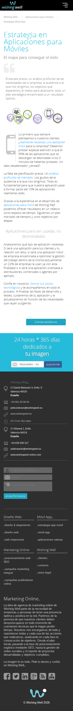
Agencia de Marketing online (15, 5)
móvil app (44, 532)
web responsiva (14, 539)
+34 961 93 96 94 (20, 402)
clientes (42, 558)
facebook (7, 676)
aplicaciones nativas (50, 539)
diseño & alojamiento (17, 525)
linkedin (25, 676)
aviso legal (44, 572)
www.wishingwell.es (21, 413)
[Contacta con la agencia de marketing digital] (37, 346)
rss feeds (43, 676)
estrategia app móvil (50, 525)
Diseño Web (12, 517)
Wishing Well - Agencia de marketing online (36, 693)
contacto (43, 565)
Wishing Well (46, 550)
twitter (16, 676)
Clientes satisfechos (46, 322)
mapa (51, 676)
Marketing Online (16, 550)
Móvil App (44, 517)
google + (34, 676)
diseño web (12, 532)
